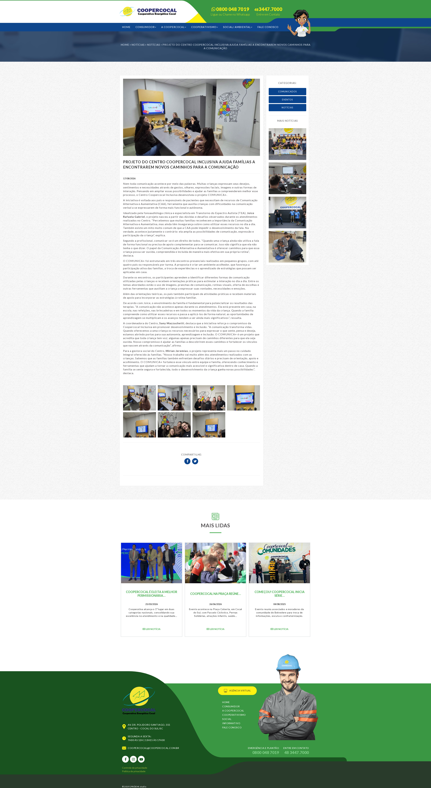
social (227, 719)
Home (125, 44)
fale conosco (267, 27)
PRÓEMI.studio (138, 786)
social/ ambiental (237, 27)
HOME (126, 27)
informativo (231, 723)
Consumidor (145, 27)
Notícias (138, 44)
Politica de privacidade (133, 771)
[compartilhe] (188, 461)
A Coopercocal (173, 27)
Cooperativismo (203, 27)
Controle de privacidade (134, 767)
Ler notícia (152, 629)
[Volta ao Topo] (139, 696)
